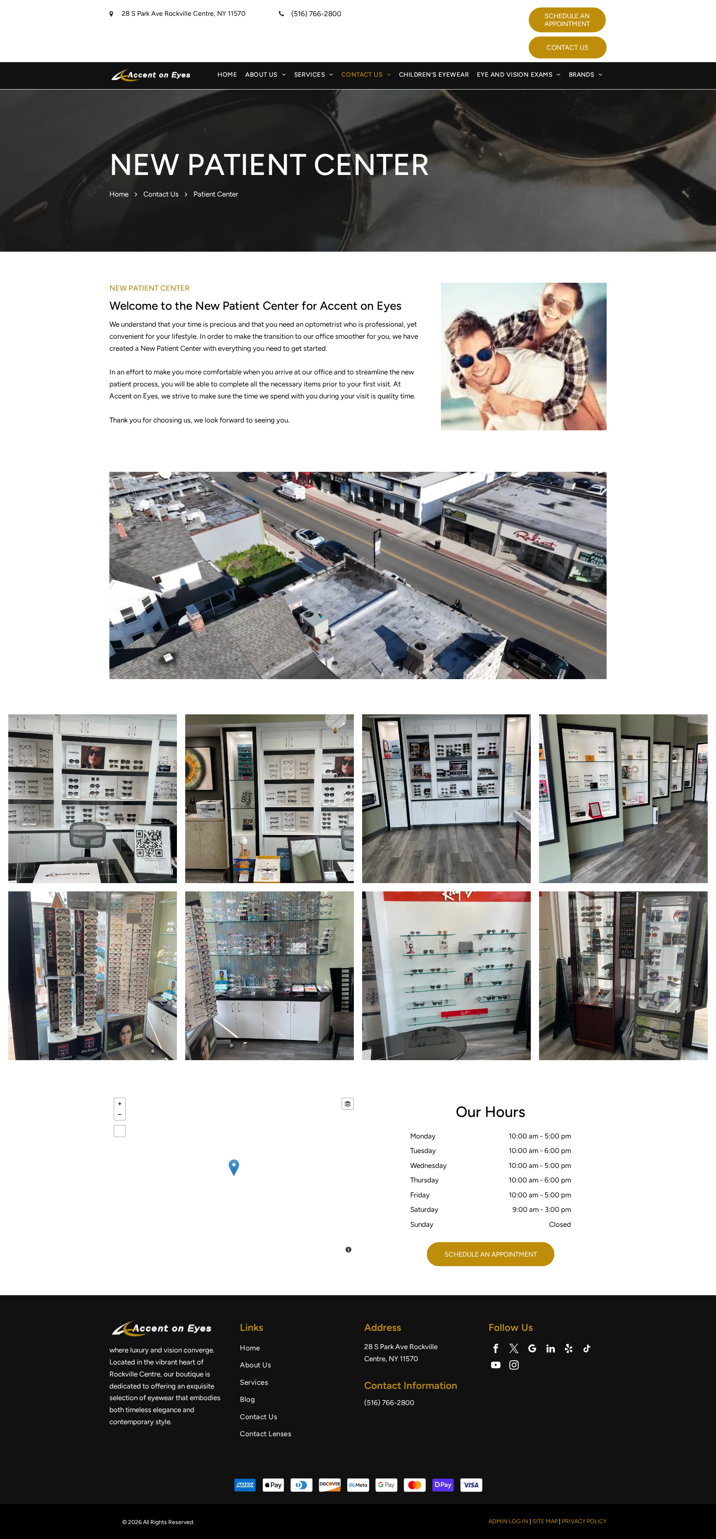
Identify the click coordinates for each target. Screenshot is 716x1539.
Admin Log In (508, 1521)
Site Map (545, 1521)
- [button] (119, 1114)
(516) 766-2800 (316, 14)
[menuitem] (227, 75)
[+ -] (233, 1176)
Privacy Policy (584, 1521)
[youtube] (496, 1366)
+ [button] (119, 1103)
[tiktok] (587, 1349)
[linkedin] (550, 1349)
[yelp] (568, 1349)
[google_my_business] (532, 1349)
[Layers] (347, 1103)
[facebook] (496, 1349)
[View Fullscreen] (119, 1131)
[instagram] (514, 1366)
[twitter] (514, 1349)
